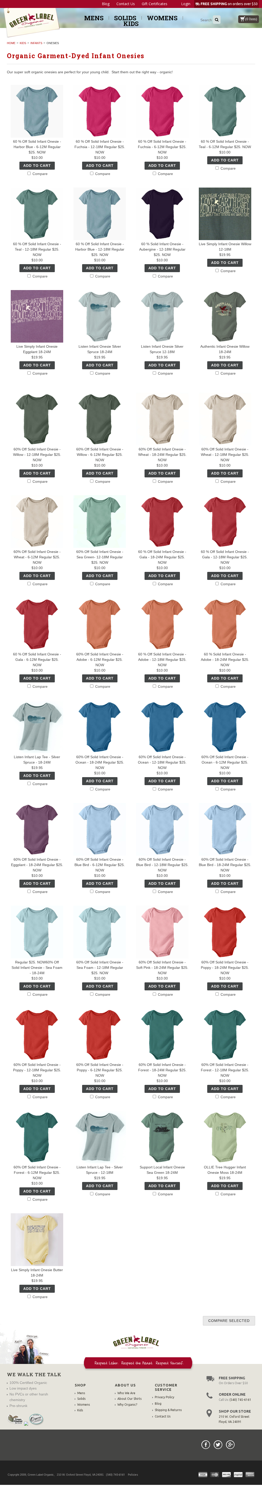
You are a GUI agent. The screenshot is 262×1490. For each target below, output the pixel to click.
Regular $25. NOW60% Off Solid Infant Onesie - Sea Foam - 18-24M (37, 967)
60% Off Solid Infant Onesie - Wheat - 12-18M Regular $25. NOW (225, 454)
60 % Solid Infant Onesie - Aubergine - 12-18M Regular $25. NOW (162, 249)
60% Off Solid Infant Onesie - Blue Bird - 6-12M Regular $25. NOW (99, 864)
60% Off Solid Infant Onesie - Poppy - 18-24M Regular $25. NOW (225, 967)
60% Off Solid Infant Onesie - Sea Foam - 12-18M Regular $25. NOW (99, 967)
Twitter (218, 1444)
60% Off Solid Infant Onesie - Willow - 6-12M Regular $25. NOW (99, 454)
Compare (39, 174)
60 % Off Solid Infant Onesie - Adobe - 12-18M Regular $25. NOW (162, 659)
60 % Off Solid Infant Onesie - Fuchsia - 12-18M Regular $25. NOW (99, 146)
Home (11, 43)
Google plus (230, 1444)
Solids (125, 18)
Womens (162, 18)
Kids (131, 23)
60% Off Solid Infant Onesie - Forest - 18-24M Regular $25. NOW (162, 1070)
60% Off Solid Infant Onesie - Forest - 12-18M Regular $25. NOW (225, 1070)
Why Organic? (127, 1404)
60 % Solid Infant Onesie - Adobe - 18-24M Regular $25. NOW (225, 659)
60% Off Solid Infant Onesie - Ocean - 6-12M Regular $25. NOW (224, 762)
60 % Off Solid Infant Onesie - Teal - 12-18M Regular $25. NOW (37, 249)
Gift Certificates (154, 3)
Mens (94, 18)
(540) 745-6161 (240, 1399)
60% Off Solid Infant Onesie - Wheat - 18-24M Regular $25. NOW (162, 454)
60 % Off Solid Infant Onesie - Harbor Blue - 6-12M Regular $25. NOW (37, 146)
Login (185, 3)
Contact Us (125, 3)
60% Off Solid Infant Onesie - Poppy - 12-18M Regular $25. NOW (37, 1070)
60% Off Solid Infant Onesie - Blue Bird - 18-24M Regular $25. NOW (225, 864)
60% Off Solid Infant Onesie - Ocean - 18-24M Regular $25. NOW (99, 762)
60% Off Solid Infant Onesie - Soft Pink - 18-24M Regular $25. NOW (162, 967)
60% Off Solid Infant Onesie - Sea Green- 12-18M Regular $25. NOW (99, 557)
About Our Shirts (129, 1398)
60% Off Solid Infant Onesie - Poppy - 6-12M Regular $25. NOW (99, 1070)
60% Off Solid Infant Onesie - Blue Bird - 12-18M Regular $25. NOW (162, 864)
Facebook (205, 1444)
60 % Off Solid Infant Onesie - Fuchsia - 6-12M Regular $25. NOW (162, 146)
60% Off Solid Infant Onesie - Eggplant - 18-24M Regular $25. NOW (37, 864)
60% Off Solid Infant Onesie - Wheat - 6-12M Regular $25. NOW (37, 557)
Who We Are (126, 1393)
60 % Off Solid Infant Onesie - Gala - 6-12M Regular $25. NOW (37, 659)
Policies (133, 1474)
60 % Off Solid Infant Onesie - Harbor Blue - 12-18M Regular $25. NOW (99, 249)
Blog (106, 3)
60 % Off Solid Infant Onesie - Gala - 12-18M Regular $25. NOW (225, 557)
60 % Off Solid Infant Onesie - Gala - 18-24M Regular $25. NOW (162, 557)
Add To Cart (37, 165)
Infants (36, 43)
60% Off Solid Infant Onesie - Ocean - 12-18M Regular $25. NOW (162, 762)
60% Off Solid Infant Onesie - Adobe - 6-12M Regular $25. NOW (99, 659)
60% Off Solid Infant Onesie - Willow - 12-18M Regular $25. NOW (37, 454)
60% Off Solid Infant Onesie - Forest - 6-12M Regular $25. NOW (37, 1172)
